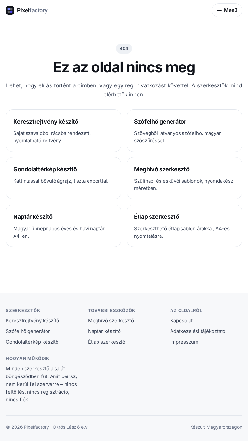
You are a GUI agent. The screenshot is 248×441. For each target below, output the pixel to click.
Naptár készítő (104, 331)
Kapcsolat (181, 320)
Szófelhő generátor (28, 331)
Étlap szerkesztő (107, 342)
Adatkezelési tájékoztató (197, 331)
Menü (230, 10)
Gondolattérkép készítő (32, 342)
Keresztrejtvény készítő (32, 320)
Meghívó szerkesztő (111, 320)
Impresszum (184, 342)
